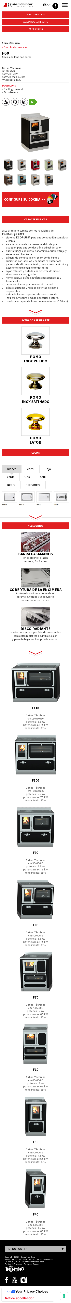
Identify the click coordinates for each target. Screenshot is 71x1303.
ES (45, 4)
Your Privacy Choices (31, 1291)
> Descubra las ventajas (14, 47)
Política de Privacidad (13, 1264)
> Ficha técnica (10, 92)
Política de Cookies (31, 1264)
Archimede (39, 1261)
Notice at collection (20, 1298)
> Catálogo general (12, 89)
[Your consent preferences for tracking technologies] (64, 1296)
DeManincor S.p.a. (28, 1257)
